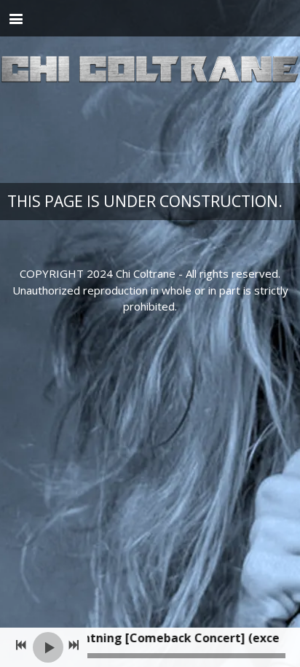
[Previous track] (21, 645)
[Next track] (73, 645)
